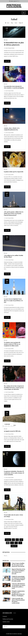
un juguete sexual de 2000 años (12, 431)
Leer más (7, 61)
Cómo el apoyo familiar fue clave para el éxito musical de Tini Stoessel (18, 565)
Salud (6, 39)
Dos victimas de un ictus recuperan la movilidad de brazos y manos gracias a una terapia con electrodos (14, 387)
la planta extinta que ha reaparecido (13, 171)
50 (20, 542)
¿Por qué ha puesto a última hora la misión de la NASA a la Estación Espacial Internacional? (13, 213)
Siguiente (14, 546)
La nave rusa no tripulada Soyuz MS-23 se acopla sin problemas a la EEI (13, 300)
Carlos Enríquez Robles (9, 48)
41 (12, 542)
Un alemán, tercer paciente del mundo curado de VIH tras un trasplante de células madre (12, 344)
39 (21, 539)
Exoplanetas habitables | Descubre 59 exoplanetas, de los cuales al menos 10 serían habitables (14, 473)
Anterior (8, 539)
